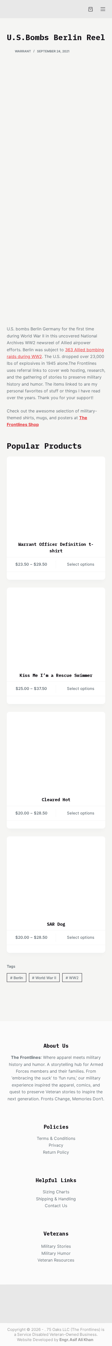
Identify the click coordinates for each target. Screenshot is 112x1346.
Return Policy (56, 1152)
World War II (44, 977)
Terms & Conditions (56, 1138)
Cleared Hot (56, 799)
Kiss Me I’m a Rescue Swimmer (56, 675)
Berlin (16, 977)
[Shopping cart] (90, 9)
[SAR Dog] (56, 875)
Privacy (56, 1145)
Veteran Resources (56, 1260)
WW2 (72, 977)
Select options (80, 564)
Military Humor (56, 1253)
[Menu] (103, 9)
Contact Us (56, 1205)
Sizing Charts (56, 1191)
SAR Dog (56, 924)
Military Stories (56, 1246)
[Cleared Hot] (56, 751)
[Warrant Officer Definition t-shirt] (56, 495)
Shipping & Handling (56, 1198)
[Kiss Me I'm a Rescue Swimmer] (56, 627)
